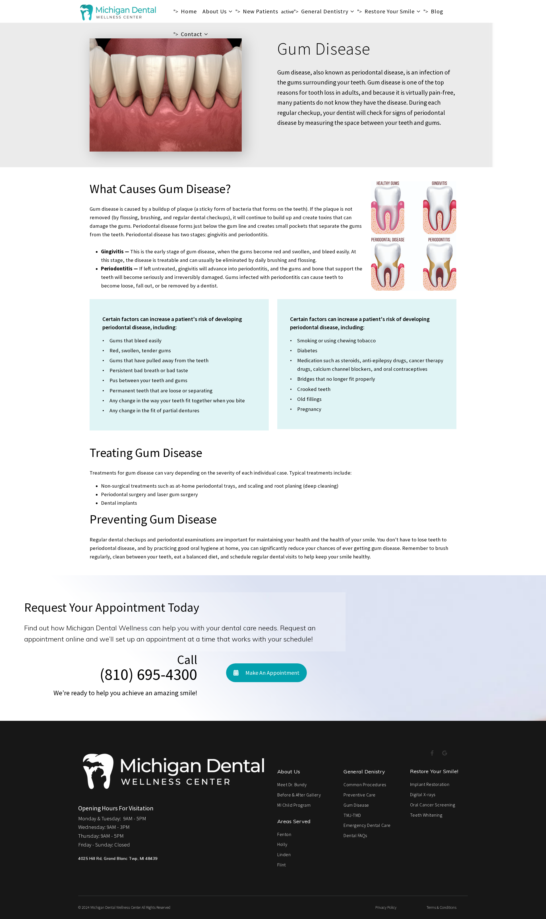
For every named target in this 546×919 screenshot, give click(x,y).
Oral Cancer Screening (432, 805)
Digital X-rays (422, 794)
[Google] (444, 753)
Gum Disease (356, 805)
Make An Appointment (271, 672)
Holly (282, 844)
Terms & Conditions (441, 907)
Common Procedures (365, 784)
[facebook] (432, 753)
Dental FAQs (355, 835)
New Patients (260, 11)
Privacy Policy (385, 907)
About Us (214, 11)
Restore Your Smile (390, 11)
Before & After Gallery (299, 795)
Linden (284, 854)
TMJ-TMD (352, 815)
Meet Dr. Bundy (292, 784)
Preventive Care (360, 795)
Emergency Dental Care (367, 825)
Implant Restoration (430, 784)
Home (189, 11)
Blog (437, 11)
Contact (191, 34)
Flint (281, 865)
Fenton (284, 834)
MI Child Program (294, 805)
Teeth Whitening (426, 815)
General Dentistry (324, 11)
